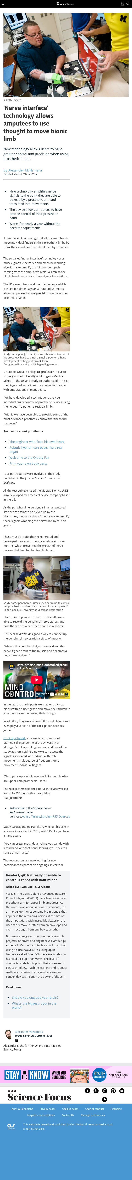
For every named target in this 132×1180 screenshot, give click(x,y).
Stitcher (46, 816)
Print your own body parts (28, 463)
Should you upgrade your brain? (35, 997)
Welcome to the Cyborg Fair (29, 457)
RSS (55, 816)
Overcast (64, 816)
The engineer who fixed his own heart (36, 442)
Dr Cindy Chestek (14, 738)
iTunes (35, 816)
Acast (26, 816)
